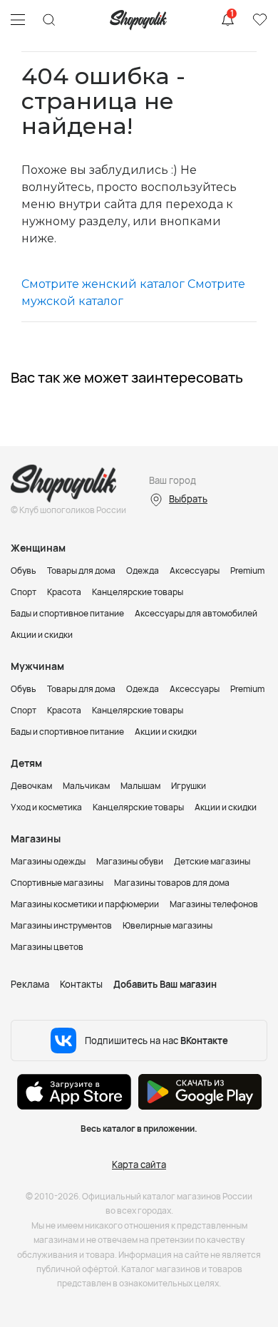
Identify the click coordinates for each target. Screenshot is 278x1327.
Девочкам (31, 786)
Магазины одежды (48, 861)
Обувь (23, 570)
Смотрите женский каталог (103, 284)
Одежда (142, 570)
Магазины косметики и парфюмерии (85, 904)
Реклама (30, 984)
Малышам (140, 786)
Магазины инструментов (61, 925)
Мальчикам (86, 786)
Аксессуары (195, 570)
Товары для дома (81, 570)
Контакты (81, 984)
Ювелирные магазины (167, 925)
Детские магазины (212, 861)
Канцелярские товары (137, 592)
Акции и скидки (42, 635)
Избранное (259, 20)
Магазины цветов (47, 947)
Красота (64, 592)
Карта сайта (139, 1164)
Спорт (23, 592)
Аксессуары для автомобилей (196, 613)
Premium (247, 570)
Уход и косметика (46, 807)
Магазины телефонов (214, 904)
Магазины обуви (129, 861)
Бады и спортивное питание (67, 613)
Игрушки (188, 786)
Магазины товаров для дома (172, 883)
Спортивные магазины (57, 883)
